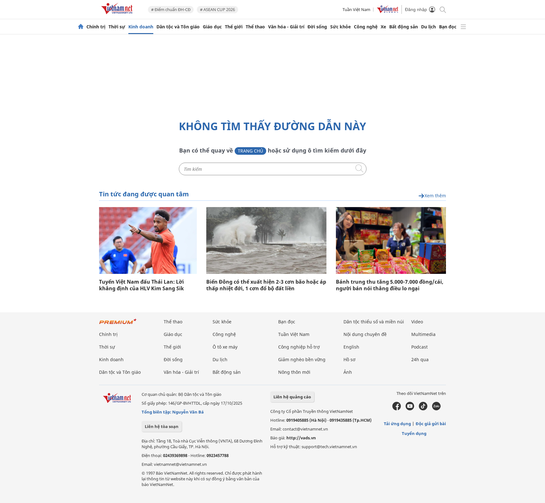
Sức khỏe (340, 27)
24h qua (420, 359)
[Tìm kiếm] (442, 9)
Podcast (419, 347)
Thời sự (116, 27)
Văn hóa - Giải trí (286, 27)
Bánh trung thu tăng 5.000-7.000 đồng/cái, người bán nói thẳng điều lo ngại (389, 285)
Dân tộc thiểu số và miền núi (373, 322)
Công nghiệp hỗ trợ (299, 347)
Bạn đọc (447, 27)
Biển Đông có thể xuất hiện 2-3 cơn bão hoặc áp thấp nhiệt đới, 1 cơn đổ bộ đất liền (266, 285)
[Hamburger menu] (463, 27)
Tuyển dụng (414, 433)
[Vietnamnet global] (388, 11)
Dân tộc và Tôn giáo (178, 27)
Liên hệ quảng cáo (292, 397)
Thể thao (255, 27)
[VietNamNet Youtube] (410, 409)
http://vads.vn (301, 438)
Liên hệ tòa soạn (162, 426)
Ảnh (347, 372)
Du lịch (428, 27)
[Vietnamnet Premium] (118, 324)
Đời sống (317, 27)
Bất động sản (403, 27)
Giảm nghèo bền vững (301, 359)
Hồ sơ (349, 359)
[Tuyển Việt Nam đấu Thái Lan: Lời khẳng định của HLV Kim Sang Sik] (148, 240)
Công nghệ (366, 27)
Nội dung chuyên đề (365, 334)
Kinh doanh (140, 27)
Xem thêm (435, 196)
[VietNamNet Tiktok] (423, 409)
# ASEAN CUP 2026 (217, 9)
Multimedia (423, 334)
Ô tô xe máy (225, 347)
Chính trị (95, 27)
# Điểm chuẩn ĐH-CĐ (170, 9)
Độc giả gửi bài (431, 423)
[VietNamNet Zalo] (436, 409)
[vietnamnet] (118, 15)
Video (417, 322)
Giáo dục (212, 27)
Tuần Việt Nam (356, 9)
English (351, 347)
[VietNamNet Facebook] (396, 409)
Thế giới (234, 27)
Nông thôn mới (294, 372)
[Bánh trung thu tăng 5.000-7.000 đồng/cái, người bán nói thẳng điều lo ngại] (391, 240)
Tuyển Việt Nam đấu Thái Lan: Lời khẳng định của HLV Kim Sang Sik (141, 285)
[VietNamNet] (80, 27)
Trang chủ (250, 151)
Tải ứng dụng (397, 423)
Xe (383, 27)
